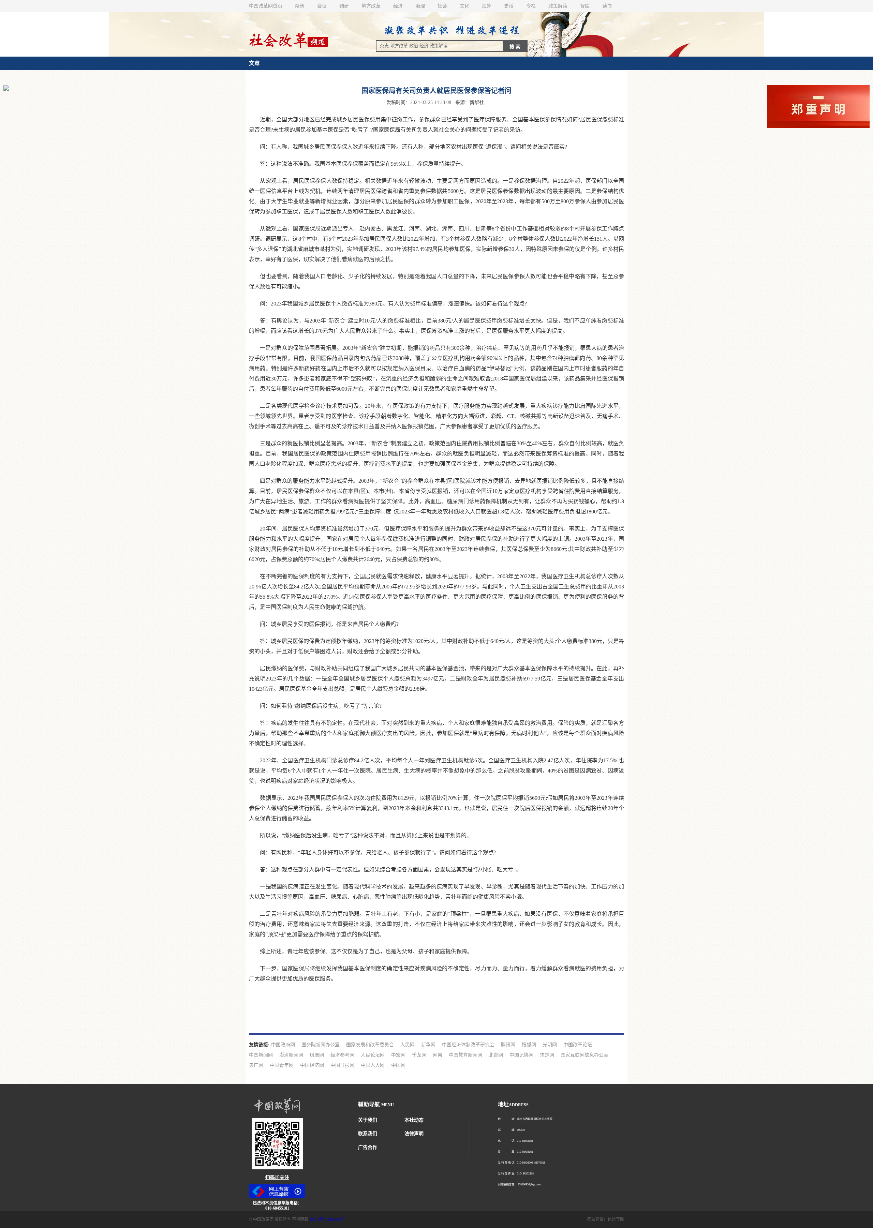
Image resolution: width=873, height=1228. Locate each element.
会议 (322, 6)
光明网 (550, 1044)
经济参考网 (342, 1055)
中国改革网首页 (265, 6)
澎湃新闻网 (291, 1055)
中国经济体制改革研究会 (468, 1044)
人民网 (407, 1044)
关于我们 (367, 1120)
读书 (607, 6)
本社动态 (414, 1120)
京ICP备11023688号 (326, 1219)
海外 (486, 6)
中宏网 (398, 1055)
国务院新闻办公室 (320, 1044)
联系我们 (367, 1133)
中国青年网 (282, 1065)
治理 (420, 6)
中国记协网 (521, 1055)
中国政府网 (283, 1044)
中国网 (398, 1065)
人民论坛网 (373, 1055)
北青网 (496, 1055)
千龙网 (419, 1055)
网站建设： (597, 1219)
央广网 (256, 1065)
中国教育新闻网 (465, 1055)
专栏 (531, 6)
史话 (509, 6)
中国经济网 (312, 1065)
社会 (442, 6)
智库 (585, 6)
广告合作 (367, 1147)
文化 (464, 6)
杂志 (300, 6)
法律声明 (414, 1133)
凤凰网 (317, 1055)
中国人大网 (373, 1065)
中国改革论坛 (577, 1044)
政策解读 (557, 6)
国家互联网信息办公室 (584, 1055)
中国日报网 (342, 1065)
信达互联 (616, 1219)
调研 (344, 6)
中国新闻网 (261, 1055)
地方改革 (371, 6)
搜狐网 (529, 1044)
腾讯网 (508, 1044)
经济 (398, 6)
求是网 (547, 1055)
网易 (437, 1055)
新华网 (428, 1044)
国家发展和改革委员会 (370, 1044)
